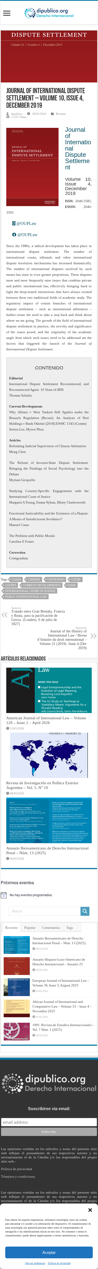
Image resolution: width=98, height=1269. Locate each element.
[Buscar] (84, 911)
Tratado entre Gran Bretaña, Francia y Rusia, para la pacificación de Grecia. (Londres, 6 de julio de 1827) (38, 616)
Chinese (34, 579)
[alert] (49, 895)
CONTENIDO (55, 579)
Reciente (11, 928)
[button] (90, 1210)
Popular (29, 928)
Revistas (61, 113)
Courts (10, 585)
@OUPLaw (26, 223)
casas (16, 579)
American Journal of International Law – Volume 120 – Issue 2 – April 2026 (46, 720)
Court (76, 579)
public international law (26, 596)
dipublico (16, 113)
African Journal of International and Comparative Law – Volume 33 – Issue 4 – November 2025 (62, 1006)
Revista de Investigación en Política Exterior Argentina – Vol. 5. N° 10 (42, 785)
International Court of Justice (30, 590)
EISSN (72, 585)
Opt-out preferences (35, 1263)
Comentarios (51, 928)
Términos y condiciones (18, 1176)
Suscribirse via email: (49, 1108)
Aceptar (49, 1252)
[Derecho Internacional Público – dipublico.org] (49, 12)
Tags (69, 928)
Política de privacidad (59, 1263)
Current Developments (42, 585)
